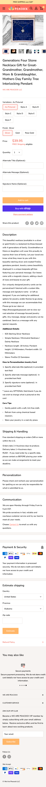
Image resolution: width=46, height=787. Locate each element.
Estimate (10, 631)
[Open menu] (4, 8)
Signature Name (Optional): (15, 184)
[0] (41, 8)
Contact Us (14, 524)
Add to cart (23, 200)
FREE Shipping (18, 144)
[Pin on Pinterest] (32, 223)
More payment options (23, 214)
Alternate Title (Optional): (14, 160)
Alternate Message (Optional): (16, 172)
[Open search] (31, 8)
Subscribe (10, 741)
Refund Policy (9, 642)
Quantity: (7, 152)
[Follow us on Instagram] (9, 756)
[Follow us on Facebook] (4, 756)
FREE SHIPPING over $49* (23, 2)
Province (6, 603)
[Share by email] (41, 223)
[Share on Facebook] (27, 223)
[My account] (36, 8)
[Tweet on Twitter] (37, 223)
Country (6, 591)
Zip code (6, 615)
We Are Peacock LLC (12, 89)
